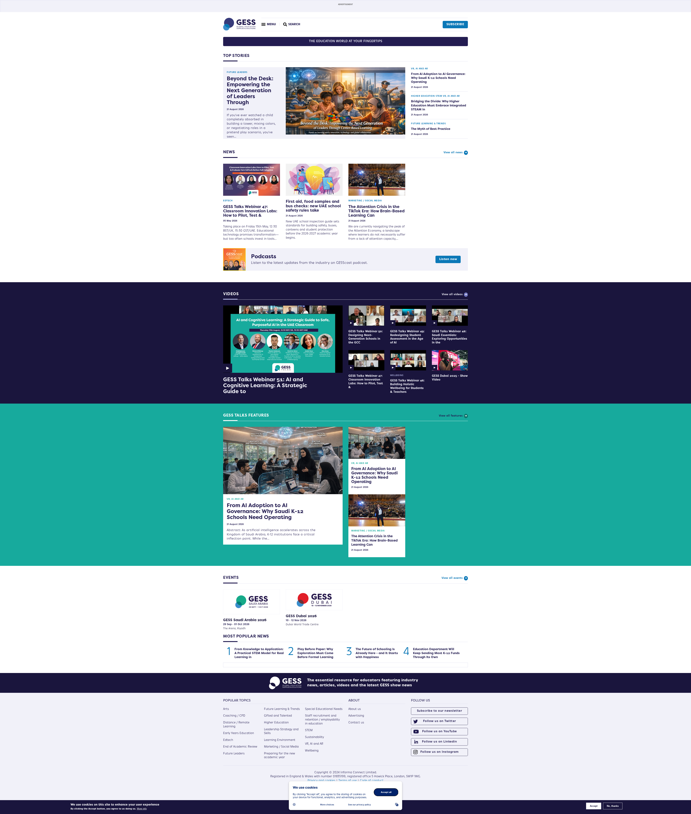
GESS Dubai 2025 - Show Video (450, 377)
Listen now (448, 259)
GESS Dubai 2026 (301, 615)
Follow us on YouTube (439, 731)
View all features (451, 416)
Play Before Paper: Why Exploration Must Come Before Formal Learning (315, 653)
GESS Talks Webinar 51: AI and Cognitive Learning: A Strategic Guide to (265, 385)
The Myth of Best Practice (430, 129)
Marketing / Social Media (365, 201)
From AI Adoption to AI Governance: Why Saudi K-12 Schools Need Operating (438, 78)
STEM (439, 96)
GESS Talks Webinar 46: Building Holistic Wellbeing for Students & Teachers (407, 386)
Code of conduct (371, 780)
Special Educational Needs (323, 709)
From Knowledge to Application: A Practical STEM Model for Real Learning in (259, 653)
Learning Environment (279, 740)
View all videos (452, 294)
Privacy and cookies (321, 780)
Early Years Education (238, 733)
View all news (453, 152)
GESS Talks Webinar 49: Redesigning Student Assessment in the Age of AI (407, 336)
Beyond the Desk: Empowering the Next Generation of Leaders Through (250, 90)
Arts (226, 709)
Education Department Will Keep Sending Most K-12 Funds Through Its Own (436, 653)
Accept (593, 806)
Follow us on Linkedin (439, 741)
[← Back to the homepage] (239, 29)
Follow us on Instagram (439, 752)
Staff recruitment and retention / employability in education (322, 719)
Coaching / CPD (234, 715)
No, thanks (613, 806)
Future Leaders (237, 72)
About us (354, 709)
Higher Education (423, 96)
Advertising (356, 715)
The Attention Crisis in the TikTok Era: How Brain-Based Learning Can (376, 211)
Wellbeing (397, 375)
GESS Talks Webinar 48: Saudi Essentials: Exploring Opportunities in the (449, 336)
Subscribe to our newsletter (439, 711)
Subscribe (455, 24)
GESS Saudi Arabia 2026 (245, 619)
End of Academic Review (240, 746)
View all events (452, 578)
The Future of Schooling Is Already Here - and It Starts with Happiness (377, 653)
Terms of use (347, 780)
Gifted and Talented (278, 715)
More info (142, 808)
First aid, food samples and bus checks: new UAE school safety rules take (313, 206)
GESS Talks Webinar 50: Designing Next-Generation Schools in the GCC (365, 336)
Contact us (356, 722)
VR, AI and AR (419, 69)
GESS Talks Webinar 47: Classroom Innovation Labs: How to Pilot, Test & (250, 211)
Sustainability (314, 737)
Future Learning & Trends (428, 124)
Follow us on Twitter (439, 721)
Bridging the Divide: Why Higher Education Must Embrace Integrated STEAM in (438, 105)
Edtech (227, 201)
